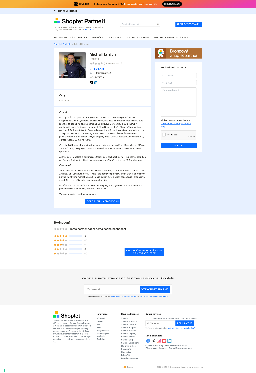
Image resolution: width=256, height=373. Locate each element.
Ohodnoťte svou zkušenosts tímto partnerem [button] (144, 252)
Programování (103, 330)
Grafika (100, 321)
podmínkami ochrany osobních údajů (124, 296)
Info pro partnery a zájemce (171, 37)
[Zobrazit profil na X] (91, 82)
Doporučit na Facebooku (103, 201)
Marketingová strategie (103, 334)
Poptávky (83, 37)
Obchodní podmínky (154, 345)
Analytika (101, 339)
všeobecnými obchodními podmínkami (154, 296)
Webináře (97, 37)
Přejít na (67, 10)
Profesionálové (63, 37)
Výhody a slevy (114, 37)
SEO (99, 327)
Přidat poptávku (189, 24)
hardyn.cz (99, 68)
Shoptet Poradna (128, 330)
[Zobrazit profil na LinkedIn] (95, 82)
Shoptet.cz (89, 29)
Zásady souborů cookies (156, 348)
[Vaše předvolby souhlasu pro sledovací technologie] (4, 370)
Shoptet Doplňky (128, 333)
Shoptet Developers (130, 343)
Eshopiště (125, 355)
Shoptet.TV (126, 349)
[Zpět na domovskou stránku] (79, 21)
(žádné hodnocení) (113, 63)
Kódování (101, 318)
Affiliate (94, 58)
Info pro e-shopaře (138, 37)
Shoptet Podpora (128, 327)
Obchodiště (126, 352)
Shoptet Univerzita (129, 324)
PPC (99, 324)
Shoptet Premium (129, 321)
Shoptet (124, 318)
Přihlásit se (185, 323)
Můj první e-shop (128, 346)
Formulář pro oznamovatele (181, 348)
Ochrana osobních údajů (176, 345)
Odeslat (178, 145)
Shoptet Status (128, 337)
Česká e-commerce (129, 358)
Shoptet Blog (127, 340)
